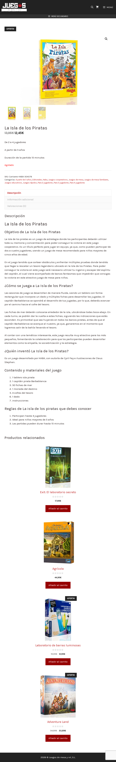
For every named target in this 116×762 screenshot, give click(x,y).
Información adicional (20, 199)
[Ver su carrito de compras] (97, 7)
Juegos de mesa (76, 180)
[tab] (58, 193)
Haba (45, 180)
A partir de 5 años (24, 180)
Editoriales (37, 180)
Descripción (14, 192)
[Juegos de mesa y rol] (15, 7)
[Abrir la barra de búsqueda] (92, 7)
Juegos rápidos (30, 183)
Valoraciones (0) (16, 205)
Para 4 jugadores (77, 183)
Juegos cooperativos (58, 180)
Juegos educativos (13, 183)
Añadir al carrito (58, 508)
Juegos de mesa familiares (96, 180)
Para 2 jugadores (45, 183)
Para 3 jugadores (61, 183)
